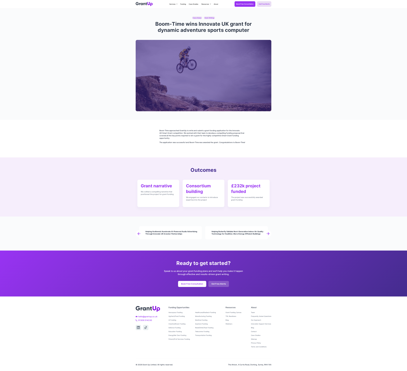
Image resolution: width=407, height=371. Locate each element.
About (216, 4)
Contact (254, 331)
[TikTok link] (145, 327)
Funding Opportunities (179, 307)
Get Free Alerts (264, 4)
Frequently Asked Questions (261, 316)
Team (253, 312)
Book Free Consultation (245, 4)
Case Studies (193, 4)
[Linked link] (138, 327)
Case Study (197, 18)
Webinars (229, 324)
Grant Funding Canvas (233, 312)
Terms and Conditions (259, 347)
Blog (227, 320)
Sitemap (254, 339)
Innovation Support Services (261, 324)
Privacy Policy (256, 343)
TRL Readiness (231, 316)
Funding (183, 4)
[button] (173, 4)
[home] (144, 4)
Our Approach (256, 320)
